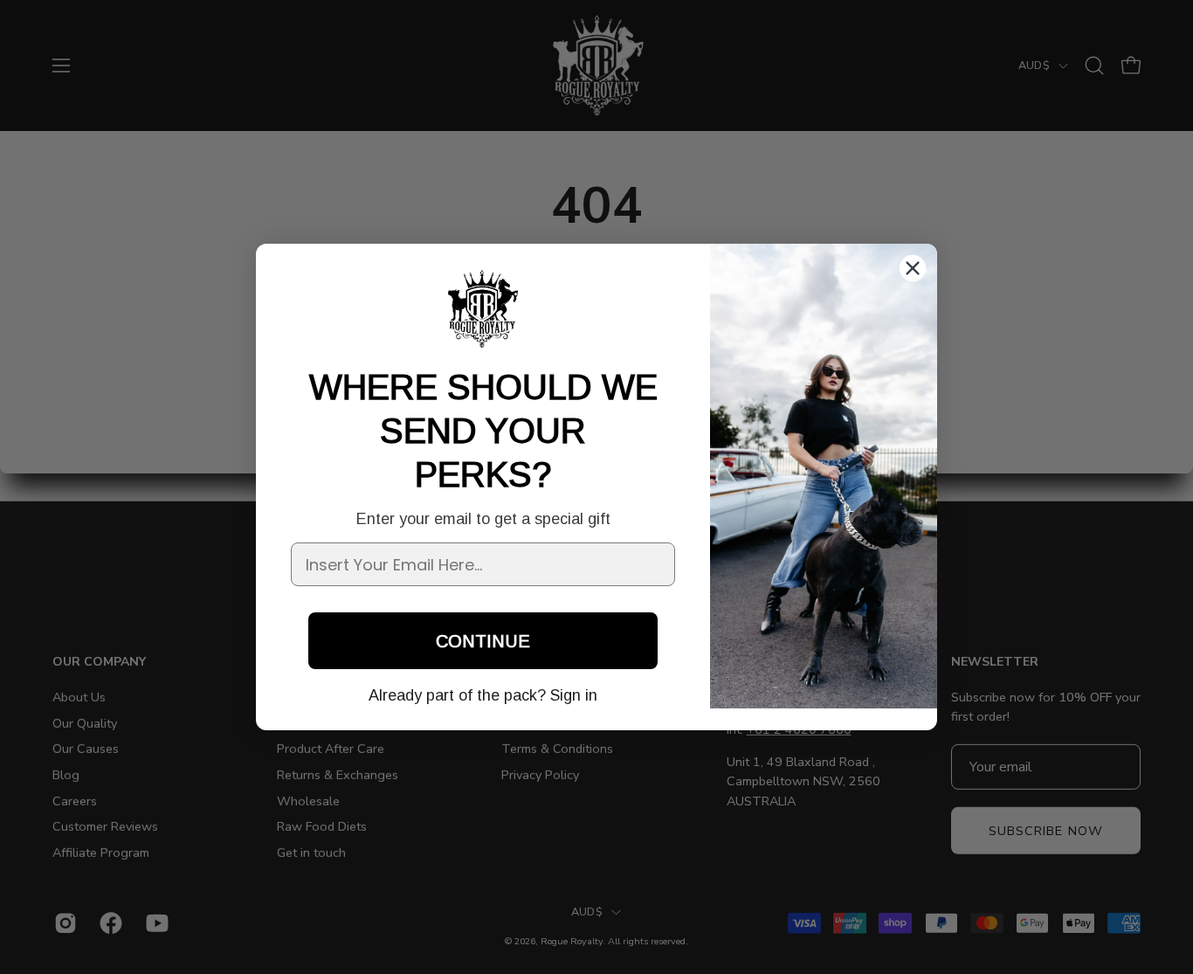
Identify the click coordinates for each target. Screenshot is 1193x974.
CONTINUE (483, 641)
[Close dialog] (913, 268)
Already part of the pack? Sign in (483, 695)
